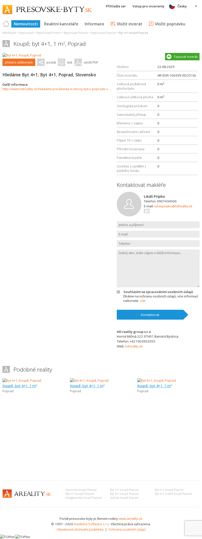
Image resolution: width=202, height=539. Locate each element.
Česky (182, 6)
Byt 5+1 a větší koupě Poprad (173, 493)
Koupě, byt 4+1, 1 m (19, 385)
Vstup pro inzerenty (148, 6)
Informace (94, 24)
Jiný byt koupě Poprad (124, 497)
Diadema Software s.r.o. (92, 524)
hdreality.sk (134, 346)
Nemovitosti (26, 24)
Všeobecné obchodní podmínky (80, 529)
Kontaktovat (150, 314)
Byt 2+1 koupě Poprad (169, 489)
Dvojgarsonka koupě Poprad (83, 497)
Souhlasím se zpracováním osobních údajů (158, 292)
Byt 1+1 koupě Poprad (124, 489)
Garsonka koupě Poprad (81, 489)
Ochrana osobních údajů (127, 529)
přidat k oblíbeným (19, 62)
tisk (69, 62)
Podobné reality (33, 369)
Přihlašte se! (116, 6)
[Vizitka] (147, 211)
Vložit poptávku (170, 24)
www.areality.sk (130, 518)
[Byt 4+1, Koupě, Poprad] (21, 55)
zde (143, 300)
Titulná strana (6, 24)
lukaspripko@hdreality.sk (173, 206)
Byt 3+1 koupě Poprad (80, 493)
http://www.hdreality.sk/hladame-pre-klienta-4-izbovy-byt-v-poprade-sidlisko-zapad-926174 (71, 89)
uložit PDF (91, 62)
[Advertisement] (101, 439)
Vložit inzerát (129, 24)
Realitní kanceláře (61, 24)
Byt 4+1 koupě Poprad (124, 493)
